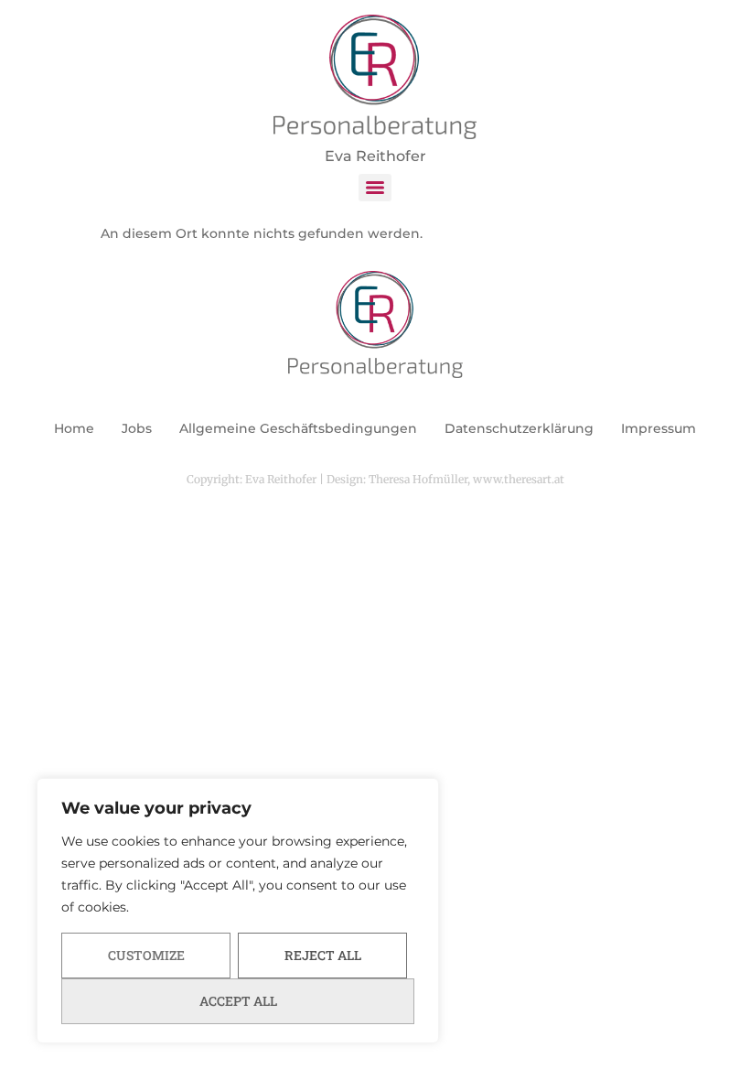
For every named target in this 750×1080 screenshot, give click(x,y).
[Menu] (375, 187)
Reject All (322, 955)
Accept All (238, 1001)
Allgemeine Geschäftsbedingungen (298, 428)
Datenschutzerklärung (519, 428)
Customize (146, 955)
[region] (238, 910)
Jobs (137, 428)
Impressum (658, 428)
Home (74, 428)
